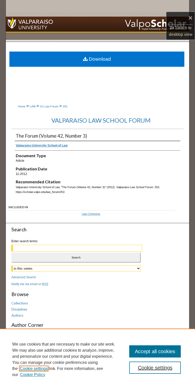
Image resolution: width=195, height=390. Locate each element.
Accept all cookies (155, 351)
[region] (97, 359)
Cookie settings (34, 368)
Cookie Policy (32, 374)
